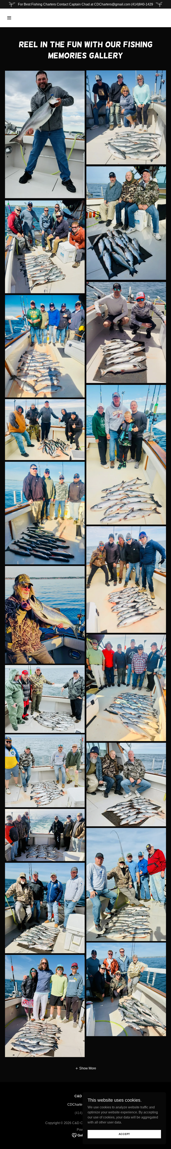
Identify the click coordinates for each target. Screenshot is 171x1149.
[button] (23, 18)
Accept (124, 1133)
